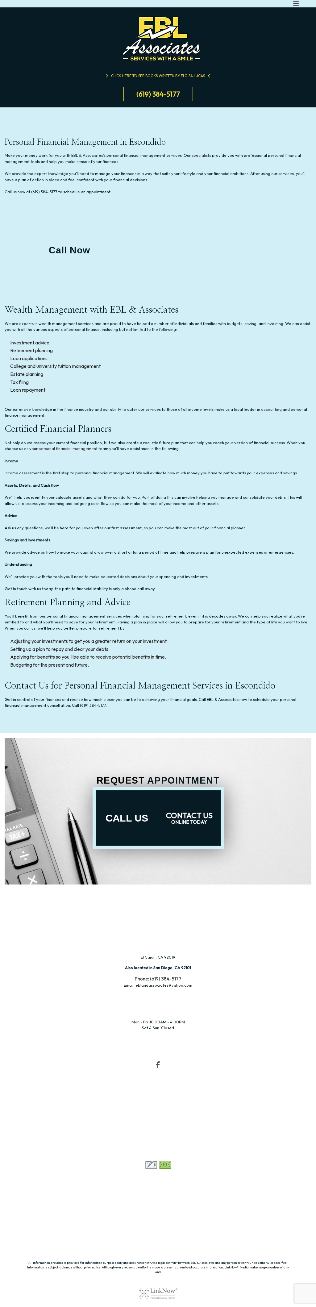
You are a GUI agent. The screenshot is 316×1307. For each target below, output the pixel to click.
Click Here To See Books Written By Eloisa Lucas (158, 75)
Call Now (69, 250)
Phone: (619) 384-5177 (158, 979)
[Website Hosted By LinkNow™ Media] (158, 1289)
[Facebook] (158, 1065)
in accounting (269, 409)
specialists (201, 155)
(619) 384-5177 (158, 94)
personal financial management (68, 448)
